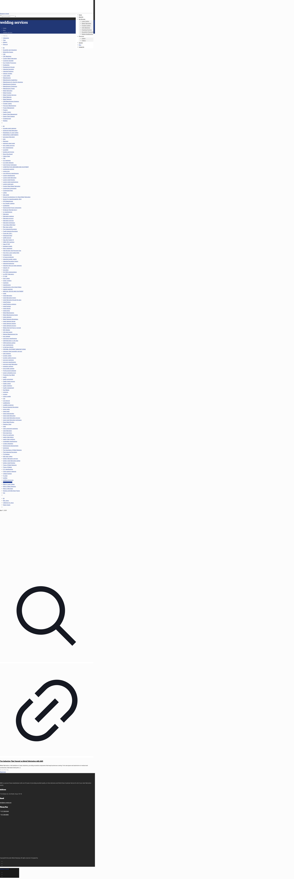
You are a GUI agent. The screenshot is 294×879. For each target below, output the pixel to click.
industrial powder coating (10, 259)
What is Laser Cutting (8, 484)
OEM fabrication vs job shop (10, 340)
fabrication (6, 214)
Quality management (8, 388)
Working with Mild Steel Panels (11, 491)
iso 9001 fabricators (8, 274)
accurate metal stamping (9, 128)
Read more (3, 772)
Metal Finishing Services (9, 95)
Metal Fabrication (7, 90)
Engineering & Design (9, 67)
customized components (9, 188)
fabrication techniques (9, 222)
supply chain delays (8, 437)
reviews (5, 394)
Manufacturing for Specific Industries (13, 82)
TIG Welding (6, 454)
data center (6, 195)
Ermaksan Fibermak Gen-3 (10, 210)
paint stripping (7, 353)
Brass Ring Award (8, 154)
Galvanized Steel (7, 235)
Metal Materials (7, 97)
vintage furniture (7, 473)
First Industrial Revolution (10, 229)
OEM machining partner (9, 343)
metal (4, 293)
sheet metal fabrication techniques (12, 420)
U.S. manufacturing (8, 469)
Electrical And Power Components (12, 207)
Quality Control (7, 112)
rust (4, 398)
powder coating (7, 355)
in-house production (8, 257)
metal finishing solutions (9, 304)
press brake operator (8, 368)
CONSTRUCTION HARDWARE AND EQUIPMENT (16, 167)
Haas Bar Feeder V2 (8, 240)
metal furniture (7, 306)
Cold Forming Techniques (10, 165)
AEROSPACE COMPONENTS (10, 135)
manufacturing (7, 285)
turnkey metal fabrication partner (11, 461)
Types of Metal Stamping (10, 465)
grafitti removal (7, 237)
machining (5, 283)
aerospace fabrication (9, 137)
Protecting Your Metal (9, 375)
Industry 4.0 (6, 268)
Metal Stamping (7, 99)
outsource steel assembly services (12, 351)
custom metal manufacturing (10, 182)
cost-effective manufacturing (11, 173)
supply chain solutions (9, 439)
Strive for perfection (8, 435)
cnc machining (7, 160)
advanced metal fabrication (10, 130)
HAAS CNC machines (8, 242)
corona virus (6, 171)
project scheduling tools (9, 373)
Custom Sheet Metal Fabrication (11, 186)
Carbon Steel (6, 156)
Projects (5, 110)
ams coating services (9, 145)
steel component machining (10, 428)
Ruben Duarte (6, 505)
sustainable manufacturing (10, 441)
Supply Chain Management (10, 114)
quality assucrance (8, 379)
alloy (4, 139)
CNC (4, 54)
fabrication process (8, 218)
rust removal (6, 400)
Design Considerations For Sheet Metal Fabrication (16, 197)
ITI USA (5, 276)
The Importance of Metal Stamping (12, 450)
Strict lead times (7, 433)
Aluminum (5, 141)
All (3, 48)
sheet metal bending (8, 413)
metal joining (6, 310)
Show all (5, 44)
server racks (6, 409)
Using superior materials (9, 471)
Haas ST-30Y (6, 244)
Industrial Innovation (8, 69)
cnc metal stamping (8, 162)
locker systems (7, 280)
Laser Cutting (6, 75)
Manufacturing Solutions (9, 84)
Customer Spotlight (8, 60)
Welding (5, 120)
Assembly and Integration (10, 50)
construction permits (8, 169)
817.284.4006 (5, 814)
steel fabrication (7, 430)
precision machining (8, 360)
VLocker (5, 476)
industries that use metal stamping (12, 265)
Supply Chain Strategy (9, 116)
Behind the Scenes (8, 52)
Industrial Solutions (8, 71)
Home (4, 28)
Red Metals (6, 390)
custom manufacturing (9, 175)
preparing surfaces (8, 366)
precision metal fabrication (10, 364)
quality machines (7, 385)
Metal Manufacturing (8, 313)
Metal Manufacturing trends (10, 315)
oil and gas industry (8, 347)
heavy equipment (7, 248)
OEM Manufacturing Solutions (11, 101)
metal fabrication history (9, 298)
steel (4, 426)
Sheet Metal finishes (8, 422)
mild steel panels (7, 332)
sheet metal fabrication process (11, 418)
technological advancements (10, 446)
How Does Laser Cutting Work (11, 253)
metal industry (7, 308)
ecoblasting (6, 205)
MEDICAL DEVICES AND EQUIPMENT (13, 291)
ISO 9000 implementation (10, 272)
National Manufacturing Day (10, 334)
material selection (8, 289)
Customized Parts (8, 190)
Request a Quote (4, 13)
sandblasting (6, 403)
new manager (6, 336)
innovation (5, 270)
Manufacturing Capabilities (10, 80)
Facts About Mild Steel (9, 225)
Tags (4, 40)
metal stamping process (9, 325)
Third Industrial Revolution (10, 452)
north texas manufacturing (10, 338)
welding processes (8, 480)
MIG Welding (6, 330)
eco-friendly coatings (8, 203)
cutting (5, 192)
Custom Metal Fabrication (10, 58)
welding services (7, 32)
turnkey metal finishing (9, 463)
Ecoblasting (6, 65)
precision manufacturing (9, 362)
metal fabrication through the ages (12, 300)
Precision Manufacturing (9, 105)
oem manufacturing (8, 345)
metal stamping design (9, 321)
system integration (8, 443)
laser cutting (6, 278)
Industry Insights (7, 73)
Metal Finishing (7, 93)
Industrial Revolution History (10, 261)
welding (5, 478)
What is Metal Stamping (9, 486)
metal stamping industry (9, 323)
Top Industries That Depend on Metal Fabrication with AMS (21, 761)
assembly (5, 150)
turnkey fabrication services (10, 458)
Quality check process (9, 381)
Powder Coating (7, 103)
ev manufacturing (7, 212)
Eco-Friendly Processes (9, 63)
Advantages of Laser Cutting (10, 132)
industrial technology (8, 263)
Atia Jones (6, 500)
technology (6, 448)
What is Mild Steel (8, 488)
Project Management (8, 108)
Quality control (7, 383)
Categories (6, 38)
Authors (5, 42)
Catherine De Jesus (8, 502)
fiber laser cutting (7, 227)
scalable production (8, 405)
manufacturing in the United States (12, 287)
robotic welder (7, 396)
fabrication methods (8, 216)
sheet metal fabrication (9, 415)
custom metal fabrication (9, 177)
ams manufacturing (8, 147)
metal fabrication (7, 295)
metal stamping (7, 317)
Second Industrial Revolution (10, 407)
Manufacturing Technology (10, 86)
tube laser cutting (7, 456)
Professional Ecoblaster (9, 370)
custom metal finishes (9, 180)
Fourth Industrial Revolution (10, 231)
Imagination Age (7, 255)
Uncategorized (7, 118)
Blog (4, 30)
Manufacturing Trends (9, 88)
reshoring (5, 392)
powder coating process (9, 358)
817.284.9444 (5, 811)
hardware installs (7, 246)
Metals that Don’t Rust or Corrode (12, 328)
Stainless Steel (7, 424)
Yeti (4, 493)
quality (5, 377)
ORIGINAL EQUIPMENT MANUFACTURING (14, 349)
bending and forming (8, 152)
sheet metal (6, 411)
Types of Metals (7, 467)
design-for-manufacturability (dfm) (12, 199)
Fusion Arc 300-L (7, 233)
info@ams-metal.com (5, 802)
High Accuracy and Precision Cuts (12, 250)
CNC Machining (7, 56)
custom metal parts (8, 184)
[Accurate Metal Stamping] (46, 11)
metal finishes (7, 302)
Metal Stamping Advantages (10, 319)
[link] (15, 16)
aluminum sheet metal (9, 143)
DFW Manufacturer (8, 201)
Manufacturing (7, 78)
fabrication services (8, 220)
